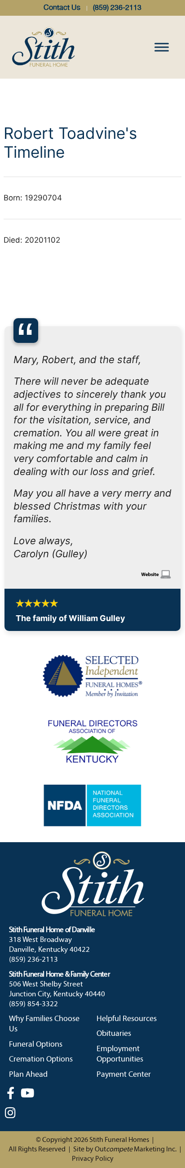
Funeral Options (35, 941)
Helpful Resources (127, 915)
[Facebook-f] (10, 989)
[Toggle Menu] (161, 47)
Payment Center (124, 971)
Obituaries (114, 930)
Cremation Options (41, 955)
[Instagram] (10, 1009)
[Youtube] (28, 989)
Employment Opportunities (120, 950)
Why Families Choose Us (44, 920)
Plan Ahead (28, 971)
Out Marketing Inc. (135, 1045)
